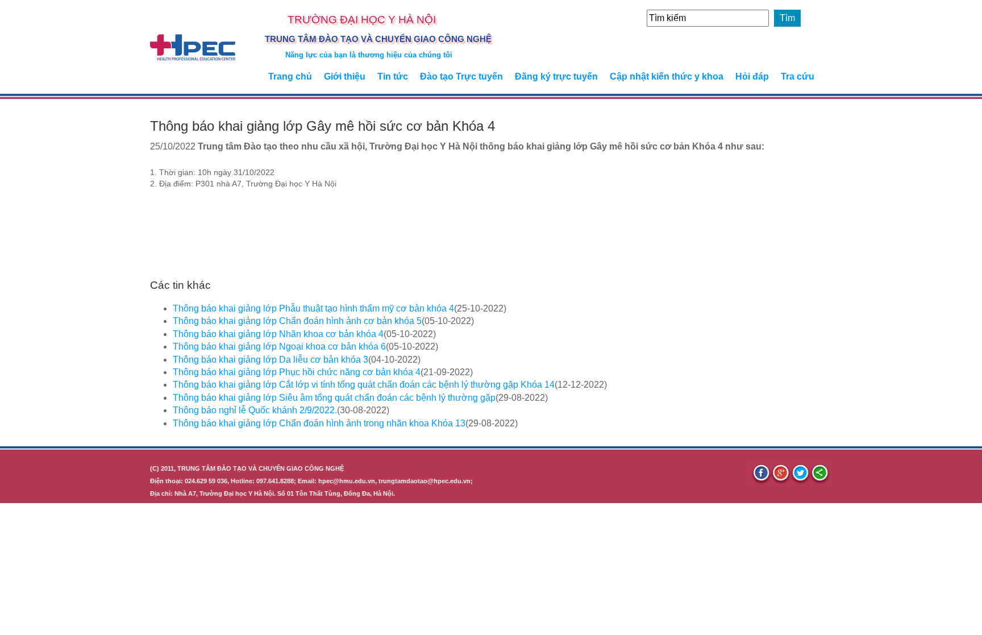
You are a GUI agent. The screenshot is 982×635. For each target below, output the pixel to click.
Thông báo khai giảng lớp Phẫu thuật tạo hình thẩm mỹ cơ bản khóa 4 (313, 308)
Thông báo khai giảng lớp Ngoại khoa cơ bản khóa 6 (279, 346)
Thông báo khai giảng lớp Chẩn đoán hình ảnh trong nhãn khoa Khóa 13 (319, 423)
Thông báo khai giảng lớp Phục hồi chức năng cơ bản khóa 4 (297, 372)
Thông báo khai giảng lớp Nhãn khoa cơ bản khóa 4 (278, 334)
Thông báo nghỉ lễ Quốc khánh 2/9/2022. (255, 410)
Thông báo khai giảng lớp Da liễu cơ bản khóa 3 (270, 359)
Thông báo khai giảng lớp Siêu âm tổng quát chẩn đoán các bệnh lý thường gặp (334, 397)
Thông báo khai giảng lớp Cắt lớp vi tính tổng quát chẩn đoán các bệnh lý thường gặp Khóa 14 (364, 384)
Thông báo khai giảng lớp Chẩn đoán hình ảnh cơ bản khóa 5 (297, 321)
